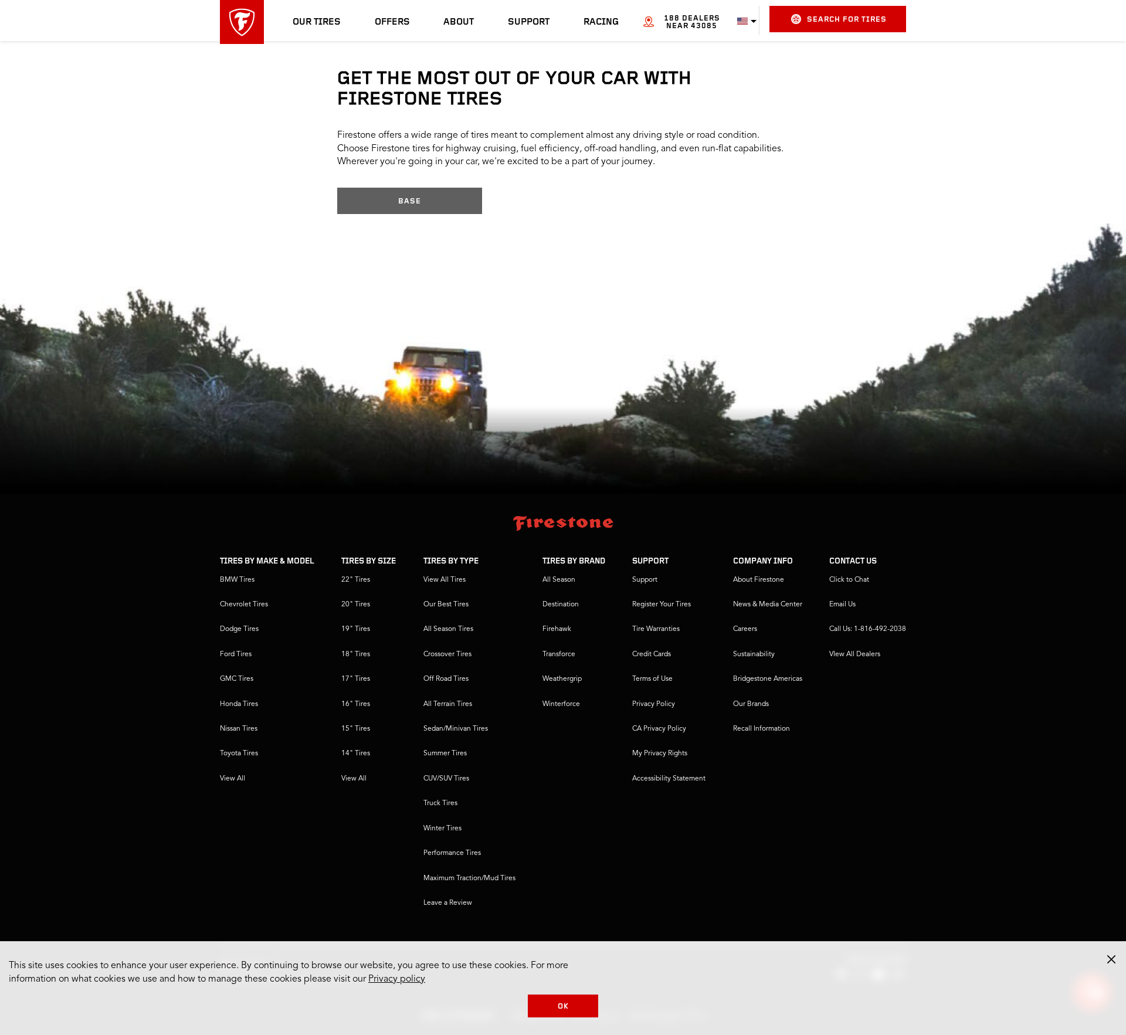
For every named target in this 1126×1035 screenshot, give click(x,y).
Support (529, 22)
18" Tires (355, 654)
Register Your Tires (661, 604)
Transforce (558, 654)
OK (563, 1006)
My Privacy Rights (659, 753)
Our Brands (751, 704)
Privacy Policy (653, 704)
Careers (745, 629)
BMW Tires (237, 579)
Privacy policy (396, 979)
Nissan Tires (238, 728)
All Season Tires (448, 629)
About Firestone (758, 579)
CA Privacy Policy (659, 728)
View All (232, 778)
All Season (558, 579)
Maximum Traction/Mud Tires (469, 878)
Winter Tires (442, 828)
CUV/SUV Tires (446, 778)
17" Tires (355, 679)
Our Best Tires (446, 604)
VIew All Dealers (854, 654)
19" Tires (355, 629)
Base (409, 201)
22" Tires (355, 579)
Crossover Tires (447, 654)
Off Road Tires (446, 679)
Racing (601, 22)
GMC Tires (236, 679)
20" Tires (355, 604)
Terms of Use (652, 679)
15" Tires (355, 728)
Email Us (842, 604)
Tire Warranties (656, 629)
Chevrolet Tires (244, 604)
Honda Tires (239, 704)
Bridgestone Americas (767, 679)
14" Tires (355, 753)
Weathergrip (562, 679)
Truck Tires (440, 803)
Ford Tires (236, 654)
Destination (560, 604)
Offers (392, 22)
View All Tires (444, 579)
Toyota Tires (239, 753)
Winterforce (561, 704)
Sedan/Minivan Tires (455, 728)
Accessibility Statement (669, 778)
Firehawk (556, 629)
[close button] (1111, 959)
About (458, 22)
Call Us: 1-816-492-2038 (867, 629)
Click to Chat (849, 579)
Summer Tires (445, 753)
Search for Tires (847, 19)
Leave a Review (447, 903)
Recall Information (761, 728)
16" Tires (355, 704)
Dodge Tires (239, 629)
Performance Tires (452, 853)
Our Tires (317, 22)
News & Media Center (767, 604)
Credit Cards (651, 654)
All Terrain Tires (447, 704)
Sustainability (754, 654)
